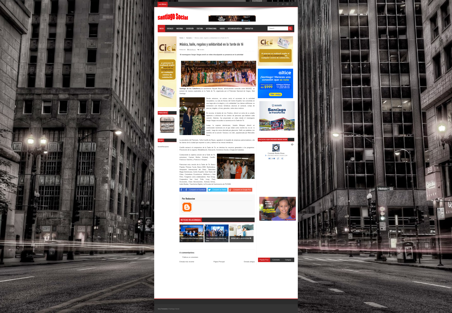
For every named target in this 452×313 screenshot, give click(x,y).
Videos (222, 28)
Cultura (200, 28)
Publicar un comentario (190, 257)
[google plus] (292, 4)
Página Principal (219, 262)
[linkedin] (287, 4)
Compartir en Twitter (219, 190)
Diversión (190, 28)
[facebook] (278, 4)
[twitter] (282, 4)
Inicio (161, 28)
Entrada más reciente (187, 262)
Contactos (249, 28)
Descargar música (235, 28)
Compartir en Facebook (197, 190)
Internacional (211, 28)
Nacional (179, 28)
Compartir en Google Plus (242, 190)
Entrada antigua (249, 262)
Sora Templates (163, 309)
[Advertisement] (217, 280)
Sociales (170, 28)
